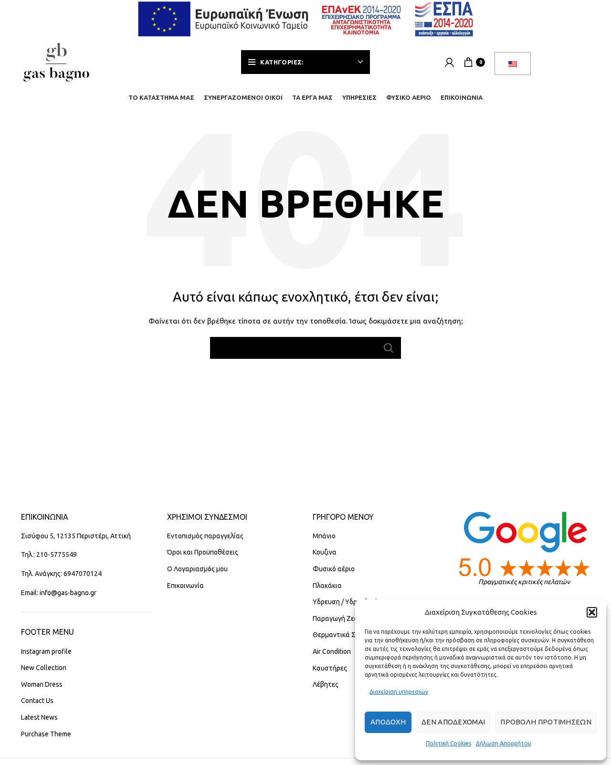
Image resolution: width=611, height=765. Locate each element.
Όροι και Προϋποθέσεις (202, 552)
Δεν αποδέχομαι (453, 722)
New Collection (43, 667)
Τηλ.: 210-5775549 (49, 554)
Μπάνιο (324, 536)
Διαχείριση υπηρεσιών (398, 692)
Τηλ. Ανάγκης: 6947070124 (61, 573)
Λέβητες (325, 684)
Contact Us (37, 700)
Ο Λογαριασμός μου (197, 569)
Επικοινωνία (185, 585)
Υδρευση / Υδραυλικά (345, 602)
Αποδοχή (388, 722)
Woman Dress (42, 684)
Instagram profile (46, 651)
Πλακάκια (327, 585)
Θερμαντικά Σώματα (345, 635)
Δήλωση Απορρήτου (503, 743)
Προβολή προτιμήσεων (545, 722)
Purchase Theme (46, 734)
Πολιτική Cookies (448, 743)
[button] (592, 612)
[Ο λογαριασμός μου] (449, 62)
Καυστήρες (330, 668)
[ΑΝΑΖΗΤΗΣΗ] (388, 348)
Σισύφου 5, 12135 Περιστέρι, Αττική (76, 536)
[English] (512, 63)
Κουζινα (325, 552)
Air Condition (332, 651)
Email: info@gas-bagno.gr (58, 593)
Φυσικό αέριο (334, 569)
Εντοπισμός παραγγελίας (205, 536)
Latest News (39, 717)
